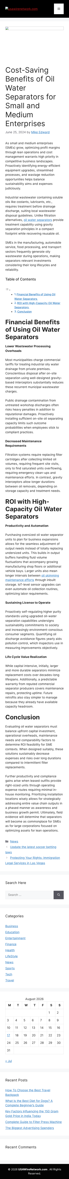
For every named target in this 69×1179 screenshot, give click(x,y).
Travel (9, 980)
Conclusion (24, 311)
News (14, 841)
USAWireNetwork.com (33, 1169)
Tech (8, 974)
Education (12, 932)
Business (11, 926)
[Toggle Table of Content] (8, 290)
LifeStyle (11, 956)
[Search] (59, 895)
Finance (10, 944)
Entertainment (15, 938)
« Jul (8, 1061)
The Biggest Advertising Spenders (29, 1128)
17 (8, 1035)
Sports (10, 968)
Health (10, 950)
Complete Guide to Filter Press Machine (33, 1122)
